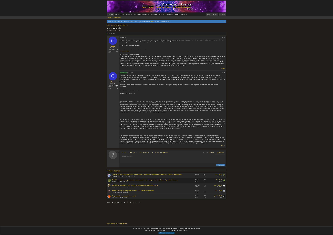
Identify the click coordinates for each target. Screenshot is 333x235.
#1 (224, 37)
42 (117, 52)
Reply (223, 68)
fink (221, 197)
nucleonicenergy (125, 51)
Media (128, 14)
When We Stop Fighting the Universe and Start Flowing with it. (133, 191)
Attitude (154, 14)
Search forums (117, 17)
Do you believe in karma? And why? (124, 196)
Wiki (160, 14)
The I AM (114, 192)
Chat (176, 14)
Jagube (220, 181)
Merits (183, 14)
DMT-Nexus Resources (140, 14)
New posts (109, 17)
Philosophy (127, 176)
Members (169, 14)
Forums (110, 14)
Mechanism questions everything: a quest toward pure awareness (135, 185)
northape (220, 176)
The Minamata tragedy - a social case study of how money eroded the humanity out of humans (145, 180)
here (151, 21)
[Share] (222, 37)
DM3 (113, 197)
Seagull (220, 192)
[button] (123, 14)
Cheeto (110, 30)
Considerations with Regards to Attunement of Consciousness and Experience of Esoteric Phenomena (147, 175)
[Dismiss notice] (224, 21)
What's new (118, 14)
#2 (224, 72)
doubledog (219, 186)
